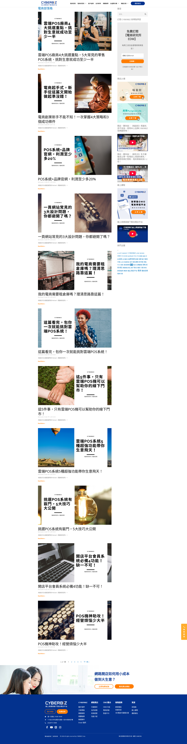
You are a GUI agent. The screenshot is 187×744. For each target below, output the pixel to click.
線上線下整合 (132, 268)
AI (118, 253)
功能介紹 (94, 716)
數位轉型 (136, 262)
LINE (137, 253)
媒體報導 (105, 3)
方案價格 (81, 710)
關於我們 (81, 707)
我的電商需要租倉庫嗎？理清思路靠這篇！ (71, 294)
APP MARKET (123, 253)
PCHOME (124, 256)
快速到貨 (126, 262)
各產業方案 (113, 3)
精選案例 (81, 713)
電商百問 (73, 3)
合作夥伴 (98, 3)
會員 (121, 265)
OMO (119, 256)
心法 (122, 262)
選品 (129, 271)
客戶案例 (145, 259)
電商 (139, 270)
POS (135, 256)
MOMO (142, 253)
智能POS (106, 713)
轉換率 (125, 271)
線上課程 (135, 710)
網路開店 (125, 268)
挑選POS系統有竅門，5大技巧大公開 (67, 529)
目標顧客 (139, 265)
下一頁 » (86, 662)
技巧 (131, 262)
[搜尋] (145, 14)
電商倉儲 (106, 710)
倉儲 (144, 256)
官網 (139, 259)
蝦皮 (138, 268)
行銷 (142, 268)
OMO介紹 (106, 707)
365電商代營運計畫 (122, 713)
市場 (118, 262)
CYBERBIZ (132, 253)
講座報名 (135, 713)
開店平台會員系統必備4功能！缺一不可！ (70, 586)
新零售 (141, 262)
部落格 (134, 707)
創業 (120, 259)
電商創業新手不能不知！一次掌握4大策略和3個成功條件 (73, 119)
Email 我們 (82, 723)
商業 (136, 259)
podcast (130, 256)
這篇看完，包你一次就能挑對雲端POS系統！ (73, 351)
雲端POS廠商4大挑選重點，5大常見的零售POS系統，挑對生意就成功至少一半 (71, 57)
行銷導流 (94, 707)
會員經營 (127, 265)
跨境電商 (120, 271)
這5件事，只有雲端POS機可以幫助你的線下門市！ (74, 411)
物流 (134, 265)
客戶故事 (91, 3)
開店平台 (134, 271)
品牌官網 (131, 259)
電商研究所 (81, 3)
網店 (120, 267)
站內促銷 (94, 710)
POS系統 (139, 256)
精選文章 (123, 3)
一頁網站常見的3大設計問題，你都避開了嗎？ (74, 236)
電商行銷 (120, 273)
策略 (144, 265)
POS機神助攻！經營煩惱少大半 (62, 644)
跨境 (145, 268)
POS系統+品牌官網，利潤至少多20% (67, 179)
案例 (131, 265)
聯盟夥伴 (81, 719)
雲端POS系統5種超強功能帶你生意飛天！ (70, 471)
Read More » (41, 69)
